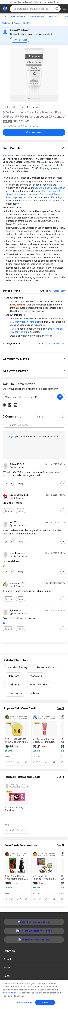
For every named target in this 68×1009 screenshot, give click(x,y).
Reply (20, 483)
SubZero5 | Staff (57, 291)
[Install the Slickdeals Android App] (34, 931)
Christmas (14, 684)
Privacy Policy (9, 992)
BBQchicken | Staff (56, 343)
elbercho (14, 583)
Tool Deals (54, 16)
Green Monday (38, 684)
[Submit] (6, 425)
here (48, 335)
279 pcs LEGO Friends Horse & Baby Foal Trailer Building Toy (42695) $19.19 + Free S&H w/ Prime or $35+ (45, 877)
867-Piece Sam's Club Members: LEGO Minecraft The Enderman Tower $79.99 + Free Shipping (16, 877)
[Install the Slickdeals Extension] (34, 922)
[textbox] (30, 397)
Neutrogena (15, 693)
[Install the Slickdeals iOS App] (34, 939)
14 (37, 762)
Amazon (7, 155)
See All (60, 708)
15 (9, 762)
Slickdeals (7, 23)
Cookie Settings (23, 1002)
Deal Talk (27, 23)
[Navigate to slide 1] (29, 98)
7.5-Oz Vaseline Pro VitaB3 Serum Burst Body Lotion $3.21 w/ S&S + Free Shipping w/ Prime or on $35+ (44, 740)
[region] (34, 994)
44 (10, 107)
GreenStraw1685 (19, 495)
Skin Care (13, 676)
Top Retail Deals (36, 16)
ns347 (13, 522)
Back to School (18, 16)
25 (10, 830)
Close (45, 1002)
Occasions (35, 676)
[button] (14, 107)
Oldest (40, 417)
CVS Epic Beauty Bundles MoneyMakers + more (14, 809)
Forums (17, 23)
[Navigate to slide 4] (36, 98)
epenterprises (17, 553)
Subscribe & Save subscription (49, 187)
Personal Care (45, 667)
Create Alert (21, 40)
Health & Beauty (17, 667)
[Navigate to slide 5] (39, 98)
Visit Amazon (34, 132)
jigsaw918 (15, 610)
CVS (7, 825)
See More (34, 693)
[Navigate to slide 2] (31, 98)
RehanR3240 (16, 464)
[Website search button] (57, 8)
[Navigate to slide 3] (34, 98)
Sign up (13, 436)
